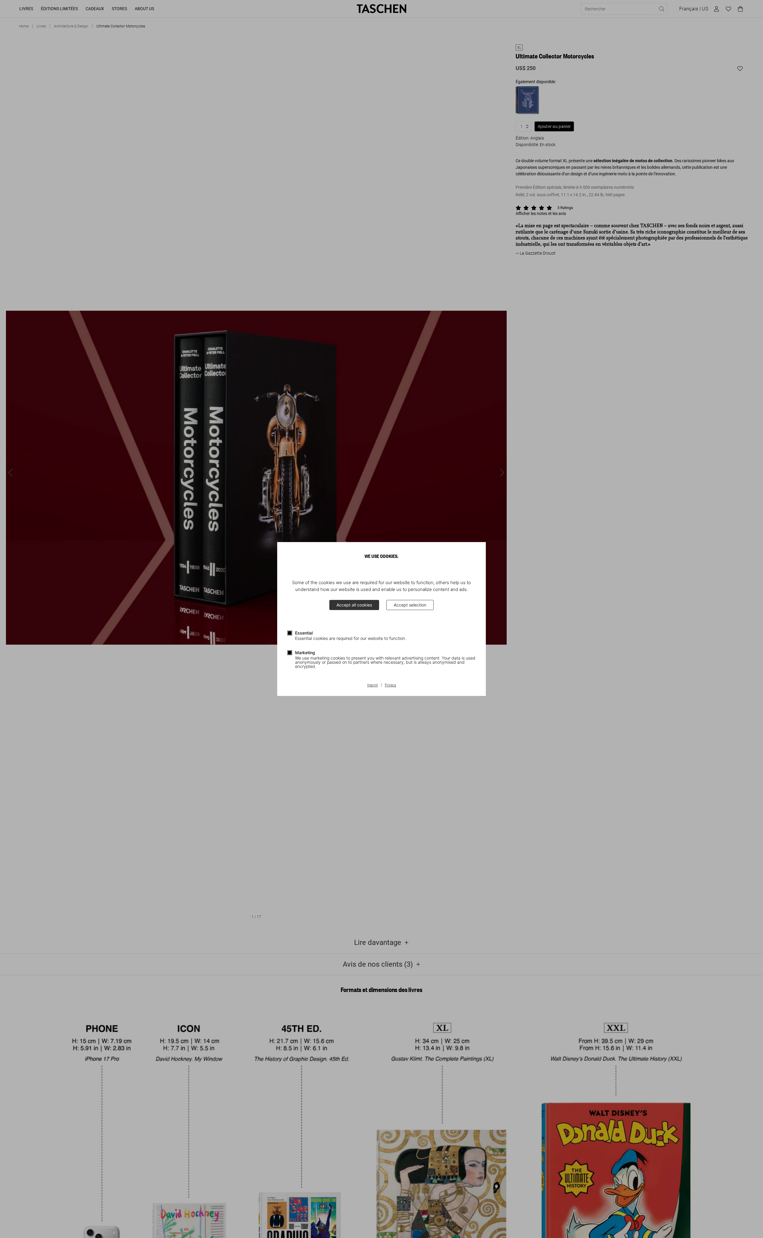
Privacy (390, 685)
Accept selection (410, 604)
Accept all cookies (354, 604)
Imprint (372, 685)
